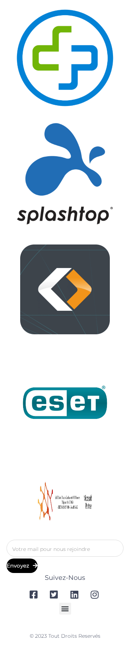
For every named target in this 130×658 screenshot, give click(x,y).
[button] (65, 609)
